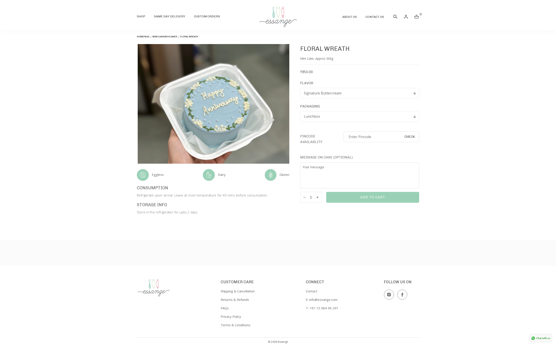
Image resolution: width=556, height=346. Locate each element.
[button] (395, 17)
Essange (283, 342)
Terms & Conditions (235, 325)
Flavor (306, 83)
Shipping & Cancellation (238, 291)
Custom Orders (207, 16)
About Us (349, 17)
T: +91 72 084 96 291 (322, 308)
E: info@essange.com (322, 299)
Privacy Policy (231, 316)
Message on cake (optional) (326, 157)
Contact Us (375, 17)
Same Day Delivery (169, 16)
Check (409, 137)
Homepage (143, 36)
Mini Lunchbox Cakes (164, 36)
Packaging (310, 106)
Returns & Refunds (235, 299)
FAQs (225, 308)
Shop (141, 16)
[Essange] (278, 16)
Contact (311, 291)
